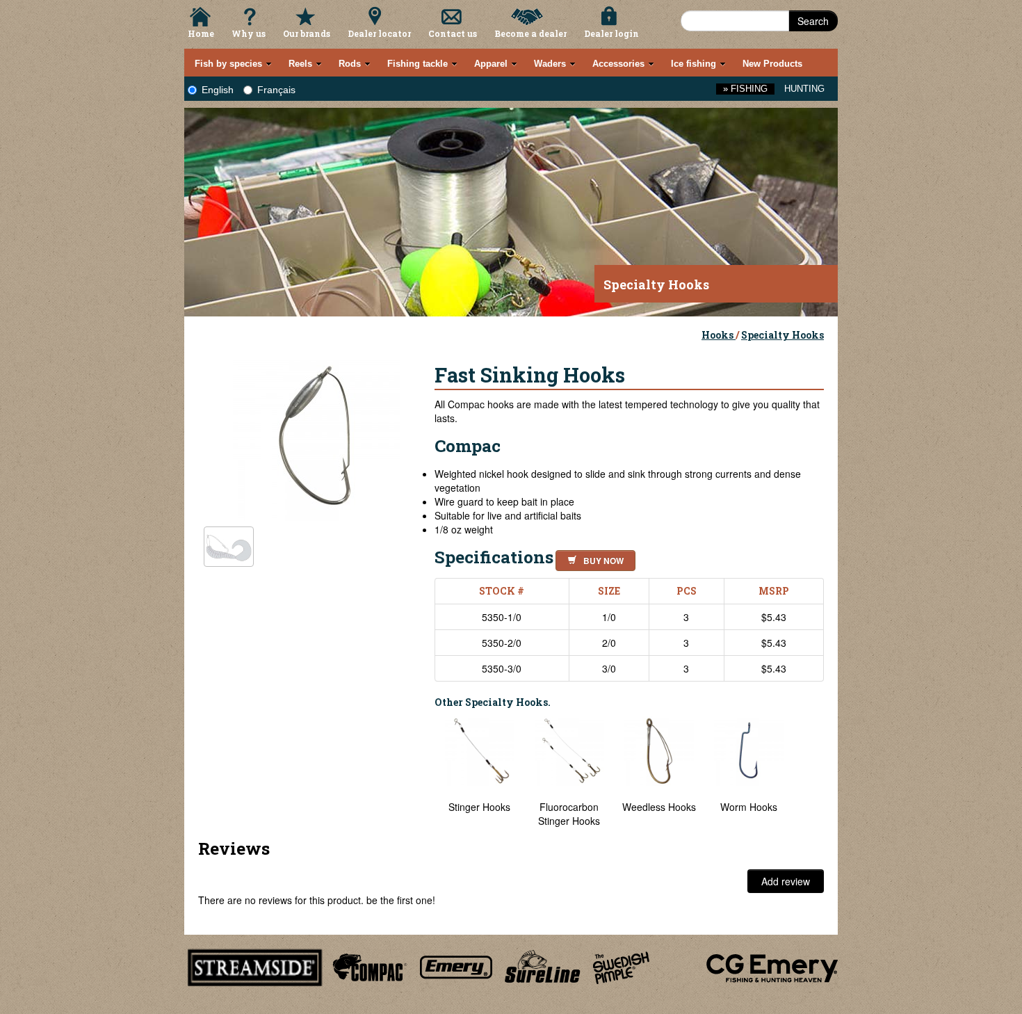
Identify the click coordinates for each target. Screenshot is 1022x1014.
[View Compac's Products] (367, 965)
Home (201, 33)
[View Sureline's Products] (542, 965)
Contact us (452, 33)
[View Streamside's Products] (255, 965)
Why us (249, 33)
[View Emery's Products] (456, 965)
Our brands (306, 33)
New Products (772, 63)
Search (813, 21)
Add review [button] (785, 881)
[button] (592, 558)
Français (276, 89)
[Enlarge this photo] (316, 435)
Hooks (718, 334)
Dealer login (611, 33)
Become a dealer (530, 33)
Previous (424, 772)
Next (810, 772)
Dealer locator (379, 33)
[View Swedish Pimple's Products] (621, 965)
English (218, 89)
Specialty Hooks (782, 334)
